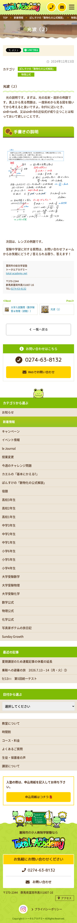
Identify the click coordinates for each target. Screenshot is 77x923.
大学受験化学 (11, 593)
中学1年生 (9, 542)
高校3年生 (9, 500)
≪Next (7, 301)
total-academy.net (16, 273)
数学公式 (8, 602)
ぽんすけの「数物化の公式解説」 (37, 69)
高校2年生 (9, 508)
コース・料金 (11, 740)
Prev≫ (70, 301)
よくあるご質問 (12, 749)
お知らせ (8, 412)
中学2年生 (9, 534)
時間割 (6, 732)
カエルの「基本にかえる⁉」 (20, 474)
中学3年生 (9, 525)
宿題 (5, 491)
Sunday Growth (12, 636)
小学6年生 (9, 551)
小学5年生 (9, 559)
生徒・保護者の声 (14, 757)
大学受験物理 (11, 585)
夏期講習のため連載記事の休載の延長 (27, 661)
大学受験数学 (11, 576)
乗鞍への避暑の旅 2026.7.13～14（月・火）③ (34, 670)
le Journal (9, 448)
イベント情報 (11, 440)
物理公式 (26, 74)
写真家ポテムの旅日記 (17, 628)
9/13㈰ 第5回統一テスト (19, 678)
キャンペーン (11, 431)
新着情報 (9, 422)
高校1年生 (9, 517)
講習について (11, 766)
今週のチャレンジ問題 (17, 465)
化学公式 (8, 619)
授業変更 (8, 457)
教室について (11, 723)
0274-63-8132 (18, 288)
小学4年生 (9, 568)
